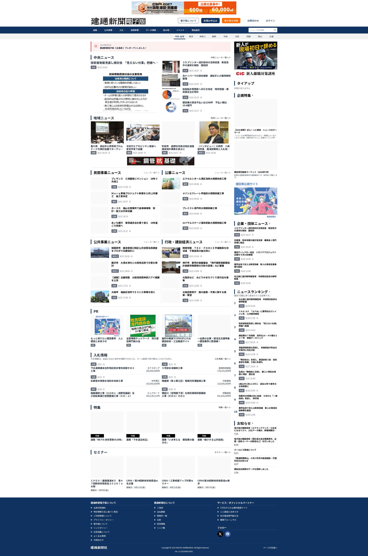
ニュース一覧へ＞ (152, 172)
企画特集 (244, 95)
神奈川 (203, 36)
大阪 (237, 36)
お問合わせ (253, 20)
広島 (272, 36)
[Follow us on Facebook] (228, 534)
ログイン (270, 20)
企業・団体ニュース (252, 223)
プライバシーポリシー (102, 519)
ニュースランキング (252, 291)
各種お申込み (210, 20)
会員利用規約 (98, 507)
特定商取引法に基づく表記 (104, 511)
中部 (226, 36)
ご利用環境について (101, 515)
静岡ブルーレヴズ (226, 519)
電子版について (188, 20)
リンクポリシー (99, 527)
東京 (191, 36)
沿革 (157, 519)
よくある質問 (98, 535)
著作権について (99, 523)
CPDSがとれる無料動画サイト (232, 507)
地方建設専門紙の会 (227, 515)
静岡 (214, 36)
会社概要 (159, 511)
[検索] (275, 30)
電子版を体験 (231, 20)
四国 (249, 36)
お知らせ (244, 423)
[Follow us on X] (220, 534)
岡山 (260, 36)
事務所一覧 (160, 515)
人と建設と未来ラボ (227, 511)
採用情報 (159, 523)
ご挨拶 (158, 507)
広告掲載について (100, 531)
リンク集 (159, 527)
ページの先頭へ (270, 547)
